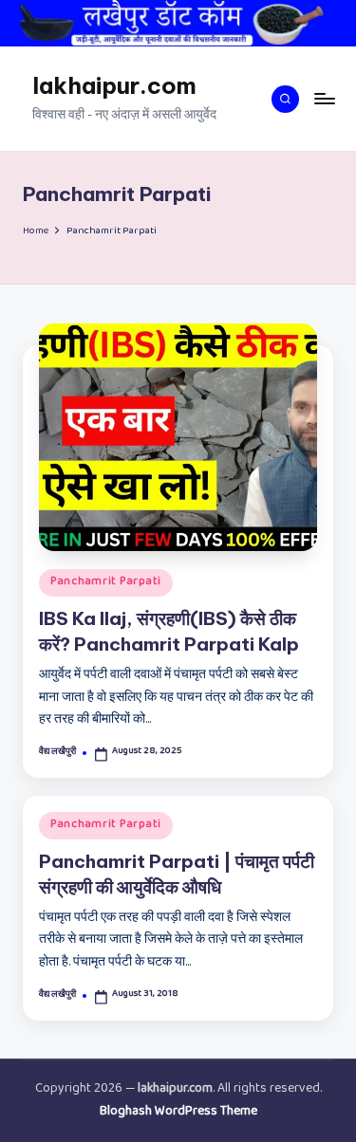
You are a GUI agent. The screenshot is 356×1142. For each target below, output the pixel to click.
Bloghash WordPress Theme (178, 1112)
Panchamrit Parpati (105, 582)
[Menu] (323, 99)
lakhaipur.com (114, 85)
